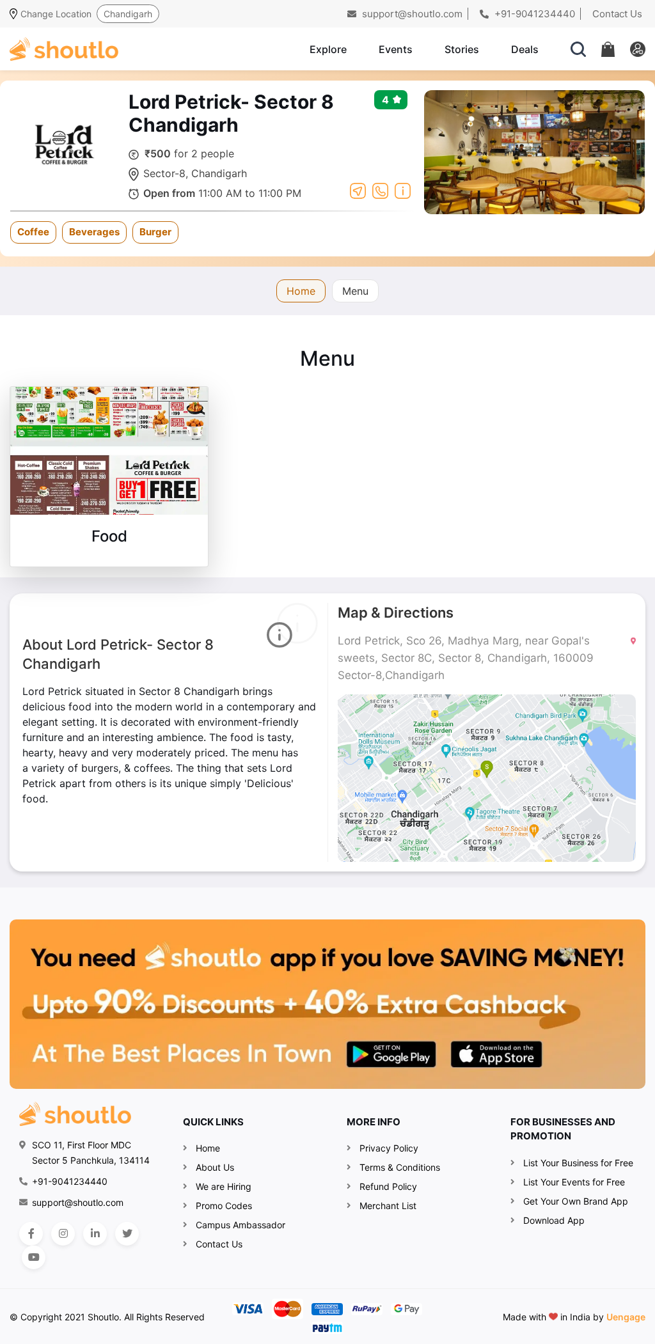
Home (301, 291)
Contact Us (617, 14)
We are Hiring (223, 1186)
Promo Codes (224, 1205)
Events (396, 49)
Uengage (625, 1316)
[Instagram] (63, 1234)
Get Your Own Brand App (575, 1201)
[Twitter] (127, 1234)
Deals (525, 49)
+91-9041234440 (533, 14)
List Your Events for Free (574, 1181)
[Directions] (358, 190)
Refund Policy (388, 1186)
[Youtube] (33, 1257)
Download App (554, 1220)
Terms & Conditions (399, 1167)
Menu (355, 291)
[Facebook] (31, 1234)
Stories (462, 49)
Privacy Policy (388, 1148)
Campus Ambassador (240, 1224)
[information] (403, 190)
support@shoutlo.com (410, 14)
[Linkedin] (95, 1234)
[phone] (380, 190)
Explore (328, 49)
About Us (215, 1167)
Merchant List (387, 1205)
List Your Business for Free (578, 1162)
